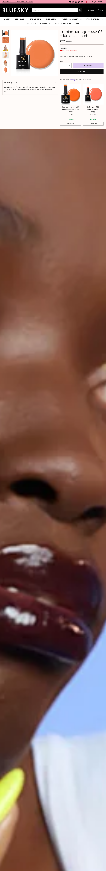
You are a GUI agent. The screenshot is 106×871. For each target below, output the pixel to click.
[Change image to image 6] (5, 70)
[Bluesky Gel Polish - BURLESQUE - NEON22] (93, 94)
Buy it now (82, 71)
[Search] (80, 10)
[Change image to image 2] (5, 40)
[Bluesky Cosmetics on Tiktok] (79, 2)
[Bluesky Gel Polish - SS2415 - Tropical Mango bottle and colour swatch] (34, 53)
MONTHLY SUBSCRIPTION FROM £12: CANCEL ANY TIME (19, 1)
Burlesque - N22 (93, 107)
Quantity (63, 61)
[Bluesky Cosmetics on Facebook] (70, 2)
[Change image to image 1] (5, 33)
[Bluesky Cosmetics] (15, 10)
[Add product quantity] (69, 65)
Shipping (72, 80)
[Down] (5, 75)
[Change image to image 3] (5, 48)
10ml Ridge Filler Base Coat (70, 110)
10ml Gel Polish (93, 109)
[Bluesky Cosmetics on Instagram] (76, 2)
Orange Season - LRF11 (70, 107)
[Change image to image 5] (5, 62)
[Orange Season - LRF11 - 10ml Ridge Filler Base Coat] (70, 94)
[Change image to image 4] (5, 55)
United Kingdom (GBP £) (95, 2)
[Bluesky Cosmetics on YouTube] (82, 2)
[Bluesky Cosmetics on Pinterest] (73, 2)
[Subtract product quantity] (62, 65)
